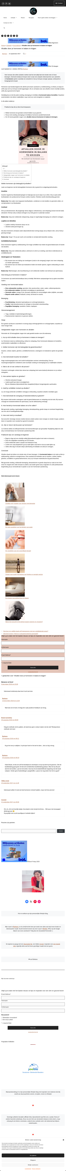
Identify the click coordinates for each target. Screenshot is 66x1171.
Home (5, 17)
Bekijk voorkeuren (33, 1165)
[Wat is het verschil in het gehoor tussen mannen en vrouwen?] (15, 611)
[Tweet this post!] (5, 36)
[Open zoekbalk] (4, 28)
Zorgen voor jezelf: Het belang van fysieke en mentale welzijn (24, 574)
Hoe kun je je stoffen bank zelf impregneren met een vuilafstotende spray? (25, 631)
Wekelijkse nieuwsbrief (10, 1017)
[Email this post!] (17, 36)
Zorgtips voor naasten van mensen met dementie (20, 503)
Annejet (3, 800)
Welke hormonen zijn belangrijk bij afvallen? (15, 171)
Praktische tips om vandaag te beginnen (14, 177)
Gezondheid (16, 45)
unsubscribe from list (33, 672)
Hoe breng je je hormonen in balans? (14, 173)
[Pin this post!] (11, 36)
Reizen (23, 17)
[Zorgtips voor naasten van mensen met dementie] (15, 493)
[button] (63, 1140)
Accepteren (33, 1155)
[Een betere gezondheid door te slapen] (15, 587)
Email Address (6, 655)
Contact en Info (8, 22)
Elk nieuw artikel (8, 1019)
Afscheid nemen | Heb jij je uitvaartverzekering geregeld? (20, 633)
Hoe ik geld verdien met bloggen (47, 17)
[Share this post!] (2, 36)
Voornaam (4, 639)
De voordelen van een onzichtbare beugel (18, 551)
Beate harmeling (6, 717)
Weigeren (33, 1160)
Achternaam (5, 647)
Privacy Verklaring (36, 1168)
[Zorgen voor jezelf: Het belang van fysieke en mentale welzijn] (15, 563)
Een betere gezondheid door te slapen (17, 598)
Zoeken (61, 831)
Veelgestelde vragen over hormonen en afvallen (17, 175)
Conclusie (6, 179)
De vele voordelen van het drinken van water (19, 527)
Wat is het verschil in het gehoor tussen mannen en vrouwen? (24, 622)
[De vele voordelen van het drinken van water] (15, 516)
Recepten (31, 17)
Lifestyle (13, 17)
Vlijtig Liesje (5, 781)
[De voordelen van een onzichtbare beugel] (15, 540)
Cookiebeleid (28, 1168)
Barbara (4, 53)
